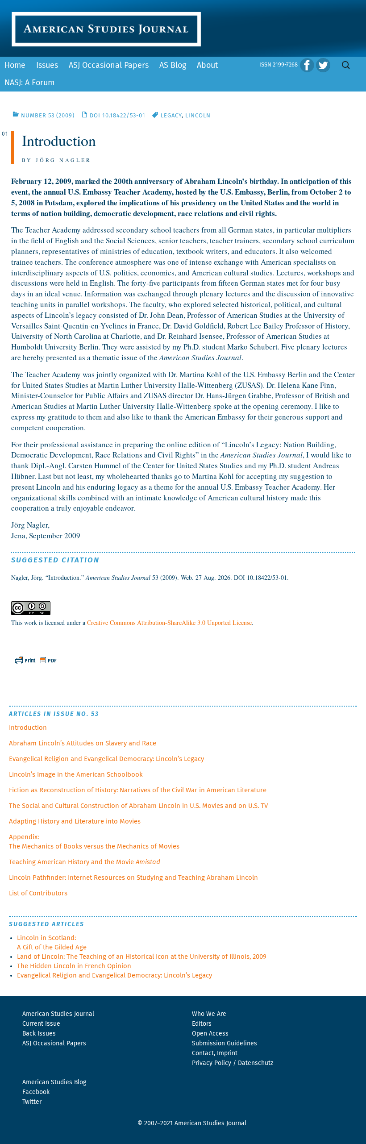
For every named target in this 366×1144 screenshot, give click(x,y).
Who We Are (209, 1014)
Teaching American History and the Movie (84, 862)
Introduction (28, 727)
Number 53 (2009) (48, 116)
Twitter (32, 1102)
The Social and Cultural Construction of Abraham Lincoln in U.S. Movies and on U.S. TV (138, 806)
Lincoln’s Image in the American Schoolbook (76, 774)
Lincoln (198, 116)
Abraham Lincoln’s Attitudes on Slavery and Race (82, 743)
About (207, 66)
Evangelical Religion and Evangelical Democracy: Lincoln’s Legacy (106, 759)
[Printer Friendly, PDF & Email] (36, 659)
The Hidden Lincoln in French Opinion (74, 966)
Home (14, 66)
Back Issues (39, 1034)
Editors (202, 1024)
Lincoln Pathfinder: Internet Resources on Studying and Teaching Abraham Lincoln (133, 877)
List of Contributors (38, 893)
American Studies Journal (58, 1014)
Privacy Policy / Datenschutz (232, 1063)
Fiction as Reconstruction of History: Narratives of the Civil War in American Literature (137, 790)
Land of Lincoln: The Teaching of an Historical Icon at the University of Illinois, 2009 (141, 956)
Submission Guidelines (224, 1043)
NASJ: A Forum (29, 83)
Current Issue (41, 1024)
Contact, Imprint (214, 1053)
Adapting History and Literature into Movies (75, 821)
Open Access (210, 1034)
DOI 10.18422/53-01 (118, 116)
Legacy (171, 116)
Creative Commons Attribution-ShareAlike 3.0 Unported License (169, 622)
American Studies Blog (54, 1082)
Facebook (36, 1092)
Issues (47, 66)
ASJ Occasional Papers (109, 66)
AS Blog (172, 66)
